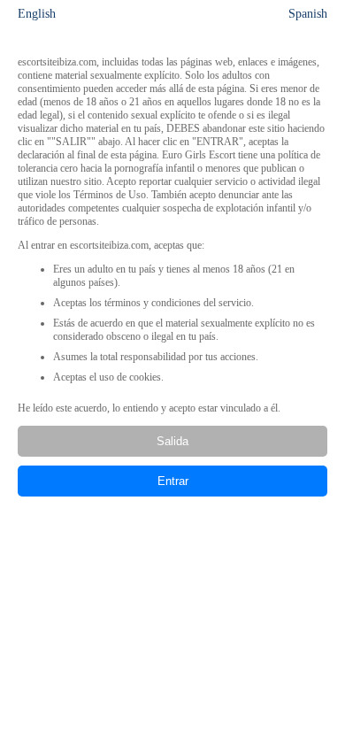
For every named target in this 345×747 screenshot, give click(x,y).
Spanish (307, 13)
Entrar (172, 481)
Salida (172, 441)
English (37, 13)
